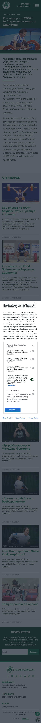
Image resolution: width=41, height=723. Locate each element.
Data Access (20, 418)
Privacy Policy (33, 418)
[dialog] (20, 361)
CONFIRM (12, 409)
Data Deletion (8, 418)
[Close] (36, 305)
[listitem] (20, 345)
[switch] (32, 351)
